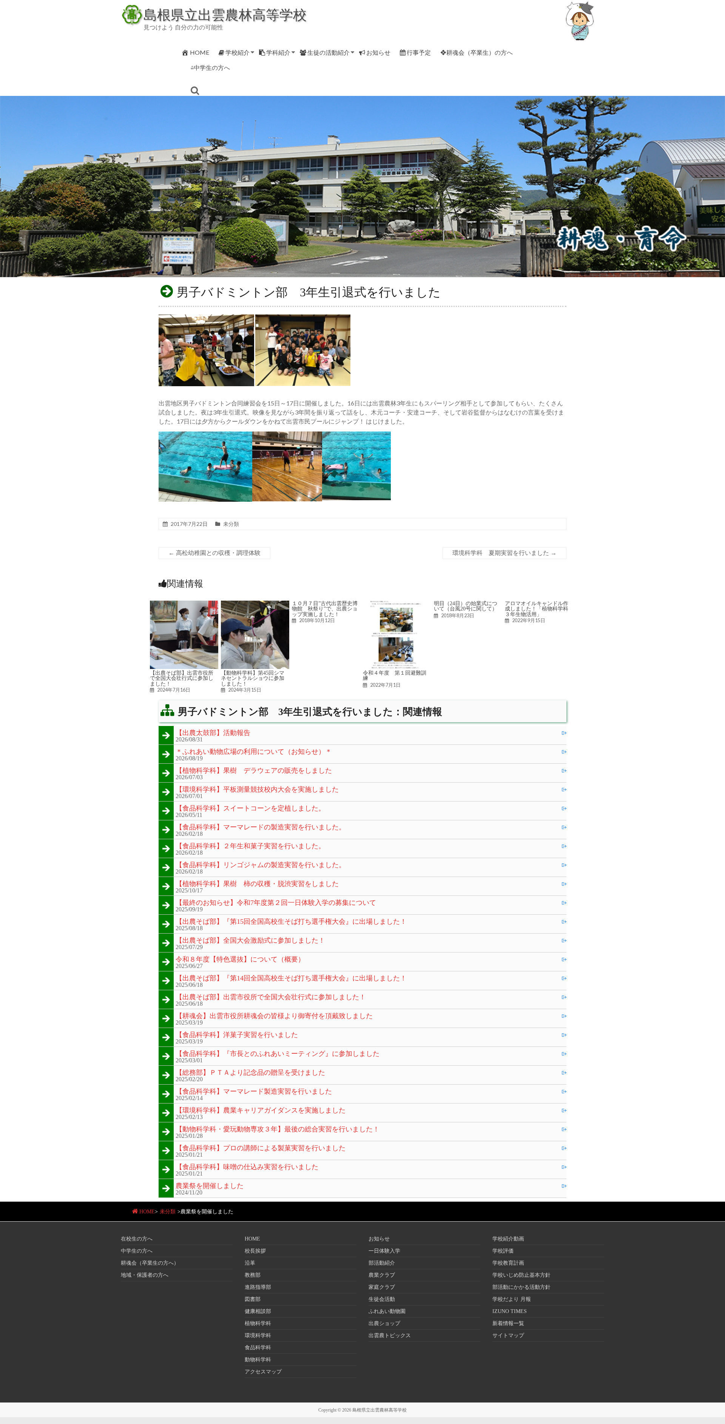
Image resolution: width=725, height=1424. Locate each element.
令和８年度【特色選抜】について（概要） (240, 959)
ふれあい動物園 (387, 1311)
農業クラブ (382, 1275)
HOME (199, 52)
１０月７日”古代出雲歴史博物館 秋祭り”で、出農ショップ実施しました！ (325, 608)
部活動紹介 (382, 1263)
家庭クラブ (382, 1287)
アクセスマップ (263, 1372)
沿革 (250, 1263)
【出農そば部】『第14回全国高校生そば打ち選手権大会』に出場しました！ (291, 978)
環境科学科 (258, 1335)
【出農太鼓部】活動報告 (213, 733)
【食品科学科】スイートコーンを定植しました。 (250, 808)
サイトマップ (508, 1335)
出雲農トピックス (390, 1335)
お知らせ (378, 52)
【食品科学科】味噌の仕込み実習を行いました (247, 1167)
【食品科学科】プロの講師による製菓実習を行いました (261, 1148)
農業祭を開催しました (210, 1186)
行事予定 (419, 52)
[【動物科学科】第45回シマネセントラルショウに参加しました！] (255, 604)
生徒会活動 (382, 1299)
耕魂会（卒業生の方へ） (150, 1263)
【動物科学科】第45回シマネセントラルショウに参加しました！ (252, 678)
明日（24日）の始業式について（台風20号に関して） (465, 606)
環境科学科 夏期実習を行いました (504, 553)
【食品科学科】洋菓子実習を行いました (237, 1035)
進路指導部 (258, 1287)
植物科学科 (258, 1323)
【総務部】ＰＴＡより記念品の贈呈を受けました (250, 1073)
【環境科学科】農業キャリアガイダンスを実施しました (261, 1110)
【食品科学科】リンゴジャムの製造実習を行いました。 (261, 865)
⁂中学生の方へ (210, 67)
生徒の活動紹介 (328, 52)
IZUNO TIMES (509, 1311)
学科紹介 (278, 52)
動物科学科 (258, 1359)
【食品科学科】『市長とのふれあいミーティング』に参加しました (277, 1054)
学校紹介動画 (508, 1239)
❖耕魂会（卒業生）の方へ (476, 52)
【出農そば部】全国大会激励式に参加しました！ (250, 940)
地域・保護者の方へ (144, 1275)
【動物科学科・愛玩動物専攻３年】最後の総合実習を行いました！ (277, 1129)
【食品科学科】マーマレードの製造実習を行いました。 (261, 827)
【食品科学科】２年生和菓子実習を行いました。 (250, 846)
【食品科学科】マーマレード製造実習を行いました (254, 1091)
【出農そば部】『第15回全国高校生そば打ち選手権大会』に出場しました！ (291, 922)
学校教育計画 (508, 1263)
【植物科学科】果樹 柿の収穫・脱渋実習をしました (257, 884)
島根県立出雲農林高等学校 (225, 14)
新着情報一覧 (508, 1323)
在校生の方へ (137, 1239)
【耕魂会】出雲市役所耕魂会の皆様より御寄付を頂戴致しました (274, 1016)
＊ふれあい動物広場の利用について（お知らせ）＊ (254, 752)
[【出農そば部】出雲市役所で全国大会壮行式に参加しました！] (184, 604)
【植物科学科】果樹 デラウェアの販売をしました (254, 770)
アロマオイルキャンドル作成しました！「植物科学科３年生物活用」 (536, 608)
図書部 (253, 1299)
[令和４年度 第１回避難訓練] (397, 604)
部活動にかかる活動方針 (521, 1287)
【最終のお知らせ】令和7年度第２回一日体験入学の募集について (276, 903)
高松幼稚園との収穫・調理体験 (214, 553)
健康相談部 (258, 1311)
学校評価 (503, 1251)
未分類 (231, 524)
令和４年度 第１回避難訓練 (394, 675)
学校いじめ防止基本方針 (521, 1275)
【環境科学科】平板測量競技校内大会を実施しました (257, 789)
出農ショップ (384, 1323)
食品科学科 (258, 1347)
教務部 (253, 1275)
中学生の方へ (137, 1251)
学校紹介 (237, 52)
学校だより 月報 (511, 1299)
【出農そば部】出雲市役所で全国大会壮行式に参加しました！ (181, 678)
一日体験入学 (384, 1251)
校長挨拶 (255, 1251)
